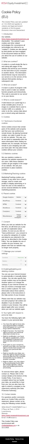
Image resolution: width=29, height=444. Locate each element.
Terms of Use (19, 439)
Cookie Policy (9, 439)
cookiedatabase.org (9, 425)
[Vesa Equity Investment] (10, 3)
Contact (14, 441)
